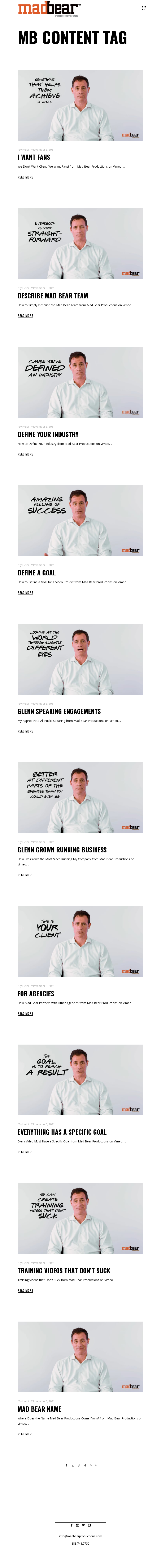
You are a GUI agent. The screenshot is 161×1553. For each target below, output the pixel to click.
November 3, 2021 (43, 149)
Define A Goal (37, 572)
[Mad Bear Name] (80, 1357)
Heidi (25, 149)
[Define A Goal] (80, 520)
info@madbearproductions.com (80, 1536)
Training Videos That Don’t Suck (64, 1270)
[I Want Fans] (80, 105)
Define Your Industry (48, 434)
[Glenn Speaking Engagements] (80, 659)
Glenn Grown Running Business (62, 849)
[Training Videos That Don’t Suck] (80, 1218)
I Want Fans (34, 157)
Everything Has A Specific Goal (62, 1132)
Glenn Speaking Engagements (59, 711)
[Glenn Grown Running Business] (80, 797)
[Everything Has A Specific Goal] (80, 1080)
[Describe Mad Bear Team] (80, 243)
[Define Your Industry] (80, 382)
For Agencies (36, 993)
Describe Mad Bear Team (53, 295)
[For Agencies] (80, 941)
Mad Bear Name (39, 1409)
